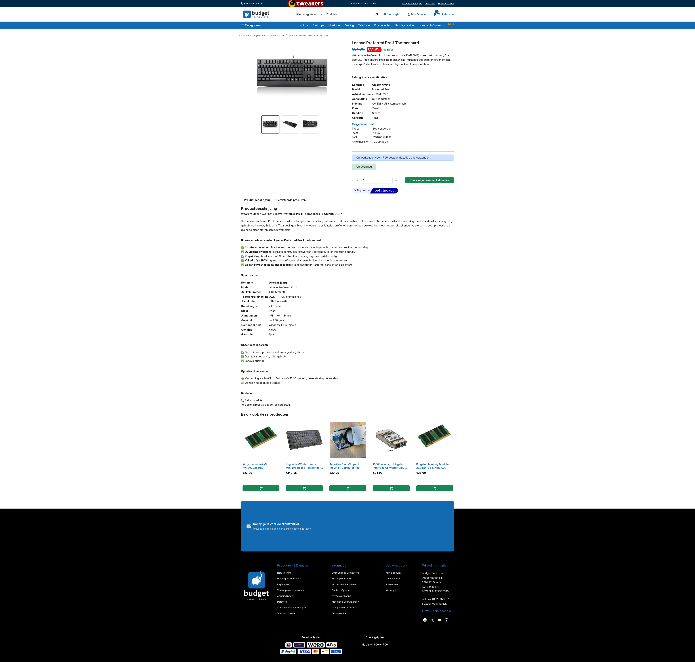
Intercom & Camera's (431, 25)
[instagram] (446, 620)
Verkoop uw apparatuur (290, 590)
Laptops (303, 25)
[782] (434, 488)
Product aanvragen (412, 3)
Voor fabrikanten (286, 613)
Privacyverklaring (341, 595)
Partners (282, 601)
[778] (391, 488)
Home (242, 35)
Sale (451, 25)
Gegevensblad (363, 124)
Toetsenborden (276, 35)
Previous (238, 76)
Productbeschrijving (257, 199)
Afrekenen (392, 584)
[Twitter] (432, 620)
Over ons (430, 3)
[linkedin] (439, 620)
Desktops (318, 25)
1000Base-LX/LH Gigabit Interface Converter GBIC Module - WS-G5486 (389, 468)
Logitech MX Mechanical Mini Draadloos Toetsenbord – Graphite (304, 468)
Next (346, 76)
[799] (347, 488)
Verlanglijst (393, 14)
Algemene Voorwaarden (345, 601)
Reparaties (283, 584)
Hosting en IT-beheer (289, 578)
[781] (261, 488)
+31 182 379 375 (252, 3)
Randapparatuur (405, 25)
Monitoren (334, 25)
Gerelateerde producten (291, 199)
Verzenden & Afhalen (344, 584)
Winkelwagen (445, 14)
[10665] (304, 488)
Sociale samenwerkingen (291, 607)
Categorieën (253, 25)
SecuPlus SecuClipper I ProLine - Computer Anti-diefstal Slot (345, 468)
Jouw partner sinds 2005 (362, 3)
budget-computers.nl (277, 404)
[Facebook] (424, 620)
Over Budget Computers (345, 572)
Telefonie (364, 25)
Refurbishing (284, 572)
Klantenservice (446, 3)
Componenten (382, 25)
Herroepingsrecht (341, 578)
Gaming (349, 25)
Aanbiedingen (285, 595)
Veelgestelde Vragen (343, 607)
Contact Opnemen (342, 590)
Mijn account (418, 14)
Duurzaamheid (340, 613)
